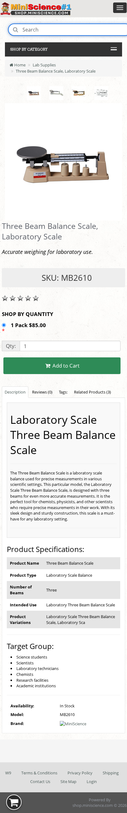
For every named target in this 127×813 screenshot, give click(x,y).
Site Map (68, 781)
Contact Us (40, 781)
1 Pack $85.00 (29, 325)
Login (92, 781)
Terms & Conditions (39, 773)
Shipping (111, 773)
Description (15, 392)
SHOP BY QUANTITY (27, 314)
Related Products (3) (92, 392)
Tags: (63, 392)
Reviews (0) (42, 392)
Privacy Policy (80, 773)
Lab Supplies (44, 65)
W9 (8, 773)
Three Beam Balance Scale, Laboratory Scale (56, 71)
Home (19, 65)
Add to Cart (65, 365)
